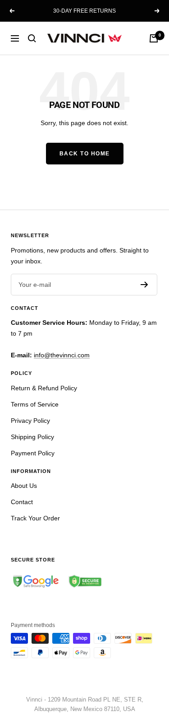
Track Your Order (35, 518)
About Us (24, 485)
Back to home (84, 153)
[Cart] (153, 38)
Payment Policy (33, 453)
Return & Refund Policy (44, 388)
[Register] (144, 284)
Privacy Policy (30, 420)
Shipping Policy (32, 436)
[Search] (32, 38)
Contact (22, 501)
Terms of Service (35, 404)
